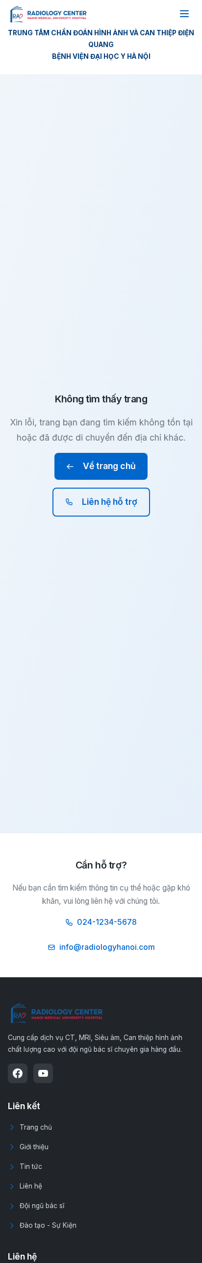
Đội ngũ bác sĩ (42, 1206)
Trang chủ (36, 1127)
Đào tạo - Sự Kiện (48, 1225)
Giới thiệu (34, 1147)
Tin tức (31, 1166)
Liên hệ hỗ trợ (109, 501)
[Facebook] (17, 1073)
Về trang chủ (109, 466)
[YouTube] (43, 1073)
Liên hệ (31, 1186)
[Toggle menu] (184, 14)
